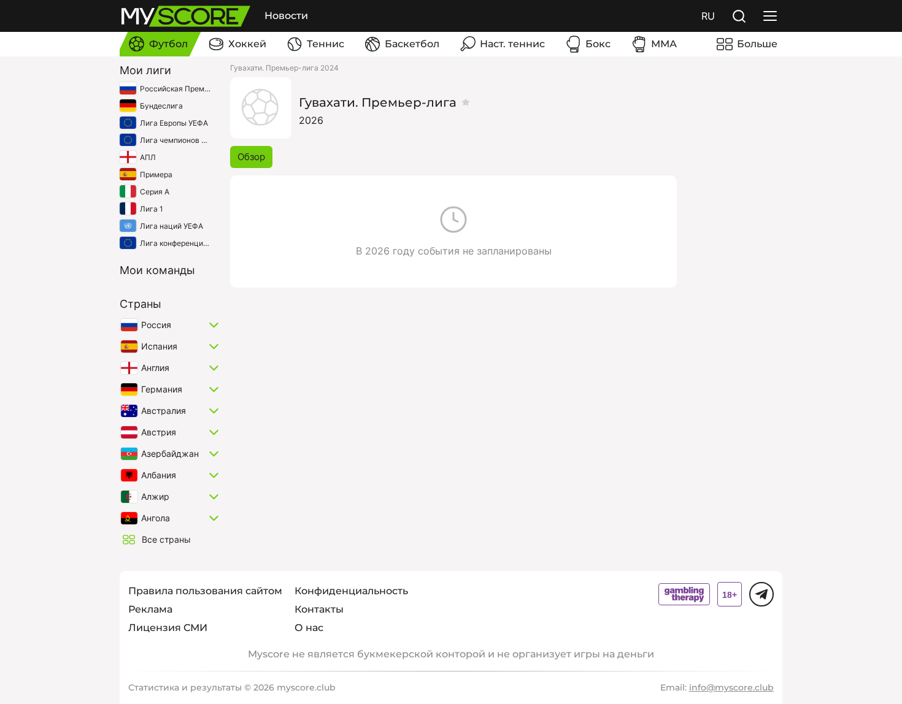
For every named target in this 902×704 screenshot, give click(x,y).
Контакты (319, 609)
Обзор (251, 157)
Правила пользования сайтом (205, 591)
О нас (309, 627)
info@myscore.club (731, 687)
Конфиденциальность (351, 591)
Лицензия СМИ (167, 627)
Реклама (150, 609)
